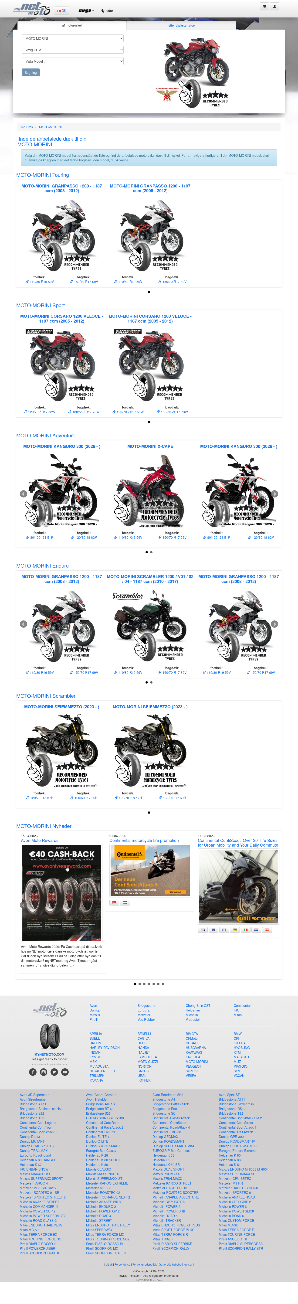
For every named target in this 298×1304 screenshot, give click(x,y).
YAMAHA (96, 1080)
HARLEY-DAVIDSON (105, 1047)
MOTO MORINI (197, 1061)
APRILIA (96, 1033)
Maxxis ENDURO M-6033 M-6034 (244, 1169)
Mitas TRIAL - (162, 1239)
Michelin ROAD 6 (231, 1215)
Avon (93, 1005)
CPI (236, 1038)
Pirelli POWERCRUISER (37, 1248)
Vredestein (193, 1019)
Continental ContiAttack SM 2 (240, 1118)
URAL (142, 1075)
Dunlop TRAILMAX (33, 1150)
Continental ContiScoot (169, 1122)
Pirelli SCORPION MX (102, 1248)
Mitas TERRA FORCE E (236, 1229)
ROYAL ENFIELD (102, 1071)
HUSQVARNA (196, 1047)
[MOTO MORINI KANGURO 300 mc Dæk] (61, 490)
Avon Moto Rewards (39, 840)
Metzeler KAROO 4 (34, 1183)
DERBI (142, 1043)
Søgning (31, 72)
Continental (242, 1005)
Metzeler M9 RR (231, 1183)
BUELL (95, 1038)
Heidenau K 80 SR (166, 1164)
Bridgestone (146, 1005)
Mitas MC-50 (29, 1229)
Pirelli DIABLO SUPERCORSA (241, 1243)
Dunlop (95, 1010)
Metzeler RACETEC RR (169, 1187)
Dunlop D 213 (30, 1136)
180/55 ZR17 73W (85, 411)
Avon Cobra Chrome (101, 1094)
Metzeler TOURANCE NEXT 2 (108, 1197)
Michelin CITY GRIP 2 (235, 1201)
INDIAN (95, 1052)
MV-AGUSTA (99, 1066)
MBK (93, 1061)
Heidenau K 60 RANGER (38, 1160)
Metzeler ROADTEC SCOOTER (175, 1192)
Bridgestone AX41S (100, 1104)
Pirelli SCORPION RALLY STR (241, 1248)
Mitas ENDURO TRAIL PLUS (41, 1225)
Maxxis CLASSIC (98, 1169)
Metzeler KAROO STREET (172, 1183)
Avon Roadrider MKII (167, 1094)
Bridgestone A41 (164, 1099)
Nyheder (107, 10)
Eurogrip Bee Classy (101, 1150)
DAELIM (96, 1043)
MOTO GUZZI (148, 1061)
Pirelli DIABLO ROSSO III (38, 1243)
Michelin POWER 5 (166, 1206)
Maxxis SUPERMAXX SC (237, 1173)
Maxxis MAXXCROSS (35, 1173)
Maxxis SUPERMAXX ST (104, 1178)
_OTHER (144, 1080)
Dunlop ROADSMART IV (237, 1141)
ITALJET (144, 1052)
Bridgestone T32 (231, 1113)
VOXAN (239, 1075)
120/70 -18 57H (41, 797)
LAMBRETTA (147, 1057)
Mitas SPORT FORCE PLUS (173, 1229)
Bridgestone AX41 (33, 1104)
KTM (237, 1052)
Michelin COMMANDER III (39, 1206)
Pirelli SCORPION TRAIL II (39, 1253)
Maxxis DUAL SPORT (168, 1169)
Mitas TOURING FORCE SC (40, 1239)
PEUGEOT (193, 1066)
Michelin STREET (99, 1220)
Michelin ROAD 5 (165, 1215)
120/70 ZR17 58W (41, 411)
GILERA (240, 1043)
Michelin (192, 1014)
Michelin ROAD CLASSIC (38, 1220)
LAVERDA (193, 1057)
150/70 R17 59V (174, 537)
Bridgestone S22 (32, 1113)
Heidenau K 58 (163, 1155)
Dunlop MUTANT (32, 1141)
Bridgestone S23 (98, 1113)
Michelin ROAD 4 (98, 1215)
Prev (23, 494)
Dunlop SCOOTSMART (103, 1146)
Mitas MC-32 (228, 1225)
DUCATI (192, 1043)
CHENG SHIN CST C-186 (105, 1118)
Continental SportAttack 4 (237, 1127)
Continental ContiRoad (102, 1122)
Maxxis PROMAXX (166, 1173)
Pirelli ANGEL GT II (233, 1239)
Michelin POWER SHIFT (170, 1211)
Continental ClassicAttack (171, 1118)
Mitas (238, 1014)
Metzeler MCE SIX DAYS (38, 1187)
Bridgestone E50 (164, 1108)
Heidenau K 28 (97, 1155)
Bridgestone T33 (32, 1118)
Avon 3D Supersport (35, 1094)
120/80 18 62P (85, 537)
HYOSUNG (242, 1047)
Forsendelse (122, 1264)
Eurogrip (144, 1010)
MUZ (237, 1061)
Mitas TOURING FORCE (237, 1234)
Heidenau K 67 (31, 1164)
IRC (236, 1010)
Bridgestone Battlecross (236, 1104)
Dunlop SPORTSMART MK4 (173, 1146)
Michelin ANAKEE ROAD (237, 1197)
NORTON (145, 1066)
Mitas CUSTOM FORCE (236, 1220)
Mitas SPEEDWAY (99, 1229)
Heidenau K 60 (230, 1155)
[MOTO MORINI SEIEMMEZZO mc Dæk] (61, 751)
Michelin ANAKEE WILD (103, 1201)
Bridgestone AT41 (232, 1099)
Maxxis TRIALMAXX (167, 1178)
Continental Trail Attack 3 (237, 1132)
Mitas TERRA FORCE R (170, 1234)
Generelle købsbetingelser (176, 1264)
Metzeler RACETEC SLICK (238, 1187)
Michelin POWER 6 (233, 1206)
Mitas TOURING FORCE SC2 (107, 1239)
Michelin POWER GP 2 (103, 1211)
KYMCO (96, 1057)
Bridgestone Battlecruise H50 (41, 1108)
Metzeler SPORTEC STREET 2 (43, 1197)
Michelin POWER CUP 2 (37, 1211)
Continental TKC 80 (166, 1132)
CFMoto (192, 1038)
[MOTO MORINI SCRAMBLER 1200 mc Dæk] (150, 626)
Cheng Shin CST (198, 1005)
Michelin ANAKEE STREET (39, 1201)
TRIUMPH (97, 1075)
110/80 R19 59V (41, 281)
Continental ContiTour (36, 1127)
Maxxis (95, 1014)
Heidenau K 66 (230, 1160)
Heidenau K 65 (163, 1160)
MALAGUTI (242, 1057)
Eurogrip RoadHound (35, 1155)
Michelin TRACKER (166, 1220)
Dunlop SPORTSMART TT (238, 1146)
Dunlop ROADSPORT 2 (37, 1146)
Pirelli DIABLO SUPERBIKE (172, 1243)
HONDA (143, 1047)
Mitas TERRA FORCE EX (38, 1234)
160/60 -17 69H (86, 797)
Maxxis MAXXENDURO (103, 1173)
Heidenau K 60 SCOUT (103, 1160)
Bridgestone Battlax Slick (170, 1104)
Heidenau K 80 (97, 1164)
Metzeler (144, 1014)
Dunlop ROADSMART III (170, 1141)
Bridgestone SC (164, 1113)
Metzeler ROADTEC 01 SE (39, 1192)
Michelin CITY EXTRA (168, 1201)
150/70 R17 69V (85, 281)
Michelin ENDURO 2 (101, 1206)
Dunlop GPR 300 (231, 1136)
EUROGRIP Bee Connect (171, 1150)
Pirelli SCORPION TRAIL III (106, 1253)
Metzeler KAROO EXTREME (107, 1183)
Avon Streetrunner (33, 1099)
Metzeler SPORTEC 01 (236, 1192)
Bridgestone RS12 (232, 1108)
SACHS (143, 1071)
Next (274, 494)
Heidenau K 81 (230, 1164)
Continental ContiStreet (236, 1122)
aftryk (109, 1264)
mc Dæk (27, 127)
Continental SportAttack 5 (38, 1132)
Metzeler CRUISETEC (235, 1178)
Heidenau (193, 1010)
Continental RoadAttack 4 (171, 1127)
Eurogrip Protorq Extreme (238, 1150)
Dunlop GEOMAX (165, 1136)
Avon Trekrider (97, 1099)
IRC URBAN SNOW (34, 1169)
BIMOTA (192, 1033)
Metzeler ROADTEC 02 (103, 1192)
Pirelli (94, 1019)
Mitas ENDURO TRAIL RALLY (108, 1225)
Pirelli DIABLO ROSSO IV (104, 1243)
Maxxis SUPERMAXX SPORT (41, 1178)
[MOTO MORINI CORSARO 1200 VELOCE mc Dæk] (61, 365)
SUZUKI (192, 1071)
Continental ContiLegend (38, 1122)
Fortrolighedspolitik (144, 1264)
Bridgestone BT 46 (100, 1108)
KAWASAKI (194, 1052)
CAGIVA (143, 1038)
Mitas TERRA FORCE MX (105, 1234)
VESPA (191, 1075)
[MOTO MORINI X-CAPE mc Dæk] (150, 490)
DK (63, 10)
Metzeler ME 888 (98, 1187)
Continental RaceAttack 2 (104, 1127)
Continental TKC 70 (100, 1132)
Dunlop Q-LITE (97, 1141)
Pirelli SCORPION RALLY (170, 1248)
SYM (237, 1071)
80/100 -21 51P (41, 537)
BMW (238, 1033)
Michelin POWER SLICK (236, 1211)
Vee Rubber (146, 1019)
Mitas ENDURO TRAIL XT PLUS (176, 1225)
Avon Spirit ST (229, 1094)
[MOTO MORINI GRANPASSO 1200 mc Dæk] (61, 235)
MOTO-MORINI (50, 127)
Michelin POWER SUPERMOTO (43, 1215)
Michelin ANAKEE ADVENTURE (175, 1197)
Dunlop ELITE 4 (97, 1136)
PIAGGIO (240, 1066)
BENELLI (144, 1033)
